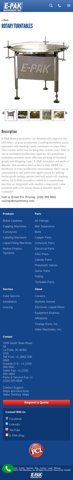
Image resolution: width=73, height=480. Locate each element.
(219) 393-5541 (46, 197)
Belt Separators (44, 226)
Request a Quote (36, 402)
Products (8, 213)
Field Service (11, 296)
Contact (7, 336)
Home (15, 468)
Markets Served (45, 301)
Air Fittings (42, 220)
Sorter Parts (42, 271)
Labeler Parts (43, 259)
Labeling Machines (14, 237)
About (38, 289)
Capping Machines (14, 226)
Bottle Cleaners (12, 220)
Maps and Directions (16, 391)
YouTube (14, 430)
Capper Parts (43, 237)
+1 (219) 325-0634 (18, 379)
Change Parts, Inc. (47, 324)
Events (22, 468)
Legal (50, 468)
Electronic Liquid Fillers (50, 307)
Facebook (15, 419)
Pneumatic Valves (46, 265)
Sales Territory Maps (16, 394)
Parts (38, 213)
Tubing (39, 276)
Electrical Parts (44, 248)
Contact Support (13, 387)
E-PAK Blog (16, 435)
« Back (5, 20)
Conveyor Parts (45, 243)
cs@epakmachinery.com (18, 201)
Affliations (41, 318)
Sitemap (57, 468)
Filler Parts (42, 254)
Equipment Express (47, 312)
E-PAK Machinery (24, 470)
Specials (29, 468)
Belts (38, 231)
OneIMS (67, 470)
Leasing (8, 307)
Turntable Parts (44, 282)
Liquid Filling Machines (17, 243)
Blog (36, 468)
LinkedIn (14, 424)
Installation (10, 301)
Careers (40, 296)
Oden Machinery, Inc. (48, 329)
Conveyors (10, 231)
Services (8, 289)
